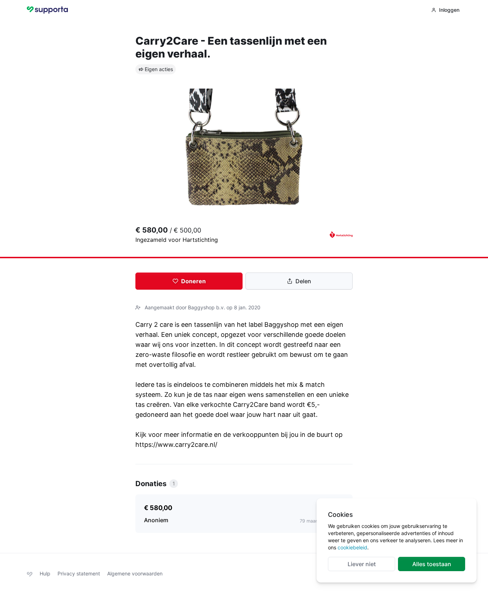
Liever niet (362, 564)
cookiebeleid (352, 547)
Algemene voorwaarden (135, 573)
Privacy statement (79, 573)
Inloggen (449, 10)
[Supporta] (30, 573)
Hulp (45, 573)
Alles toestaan (431, 564)
